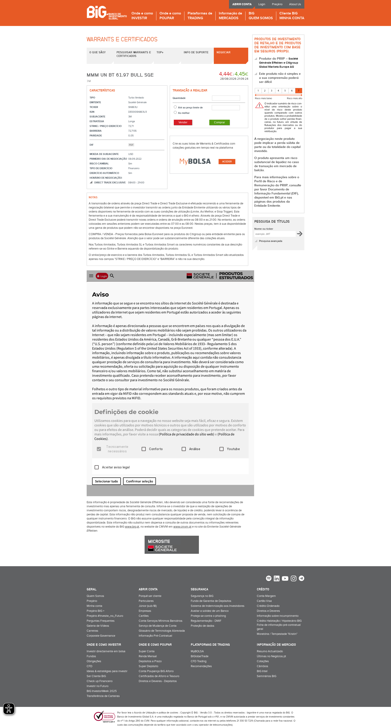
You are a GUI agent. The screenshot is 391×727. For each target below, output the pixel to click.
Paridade (96, 135)
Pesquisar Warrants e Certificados (134, 54)
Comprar (219, 122)
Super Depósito (148, 666)
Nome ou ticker (263, 229)
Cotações (263, 661)
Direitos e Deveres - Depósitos (158, 681)
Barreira (96, 130)
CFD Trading (198, 661)
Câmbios (262, 666)
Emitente (95, 102)
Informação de (230, 16)
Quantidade (179, 98)
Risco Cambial (99, 163)
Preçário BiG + (95, 611)
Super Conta (147, 651)
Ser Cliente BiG (96, 676)
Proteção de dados (202, 626)
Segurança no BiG (202, 596)
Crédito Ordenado (268, 606)
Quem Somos (95, 596)
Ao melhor (184, 113)
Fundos (91, 656)
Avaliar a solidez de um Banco (210, 611)
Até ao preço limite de (190, 107)
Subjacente (97, 116)
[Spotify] (269, 578)
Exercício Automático (104, 173)
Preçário (277, 4)
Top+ (160, 52)
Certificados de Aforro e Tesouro (159, 676)
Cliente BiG (291, 16)
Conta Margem (266, 596)
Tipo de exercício (101, 168)
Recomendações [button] (201, 666)
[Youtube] (285, 579)
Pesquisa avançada (270, 241)
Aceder (227, 161)
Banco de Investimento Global (107, 12)
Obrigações (94, 661)
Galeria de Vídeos (98, 626)
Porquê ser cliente (150, 596)
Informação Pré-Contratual (155, 636)
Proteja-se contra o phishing (208, 616)
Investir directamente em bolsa (106, 651)
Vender (183, 122)
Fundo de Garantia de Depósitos (211, 601)
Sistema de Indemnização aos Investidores (217, 606)
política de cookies (168, 712)
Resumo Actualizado (270, 651)
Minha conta (94, 606)
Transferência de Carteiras (103, 696)
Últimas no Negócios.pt (271, 656)
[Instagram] (293, 579)
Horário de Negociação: (106, 177)
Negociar (224, 52)
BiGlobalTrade (199, 656)
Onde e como (142, 16)
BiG (261, 16)
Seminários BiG (266, 676)
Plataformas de (200, 16)
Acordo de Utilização (145, 712)
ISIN (92, 111)
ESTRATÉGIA (97, 121)
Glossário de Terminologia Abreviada (162, 631)
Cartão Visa (264, 601)
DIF (91, 144)
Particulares (146, 601)
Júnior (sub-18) (148, 606)
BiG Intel (262, 671)
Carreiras (92, 631)
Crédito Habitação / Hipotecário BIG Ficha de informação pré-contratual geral (279, 625)
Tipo (92, 97)
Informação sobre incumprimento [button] (277, 616)
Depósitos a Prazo (150, 661)
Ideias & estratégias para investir (107, 671)
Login (261, 4)
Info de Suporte (196, 52)
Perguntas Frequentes (100, 621)
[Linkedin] (276, 579)
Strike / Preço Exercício (106, 126)
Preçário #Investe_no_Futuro (105, 616)
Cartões (144, 616)
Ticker (94, 107)
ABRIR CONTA (242, 4)
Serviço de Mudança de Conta (157, 626)
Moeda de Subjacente (104, 154)
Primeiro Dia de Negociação (108, 158)
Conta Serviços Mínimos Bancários (160, 621)
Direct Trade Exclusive (110, 182)
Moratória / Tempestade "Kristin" (277, 634)
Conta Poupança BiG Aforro (156, 671)
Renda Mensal (148, 656)
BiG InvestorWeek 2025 (102, 691)
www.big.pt (132, 526)
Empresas (145, 611)
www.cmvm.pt (182, 526)
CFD (89, 666)
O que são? (97, 52)
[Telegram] (301, 578)
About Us (295, 4)
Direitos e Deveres (268, 611)
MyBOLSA (197, 651)
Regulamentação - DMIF (206, 621)
